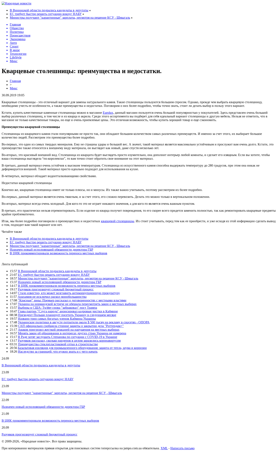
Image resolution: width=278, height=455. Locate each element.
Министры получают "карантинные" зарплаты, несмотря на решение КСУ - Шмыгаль (70, 17)
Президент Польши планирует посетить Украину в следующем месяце (67, 315)
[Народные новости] (16, 3)
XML (164, 448)
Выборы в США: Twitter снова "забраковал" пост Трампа (57, 307)
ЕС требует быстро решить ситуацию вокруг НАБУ (46, 14)
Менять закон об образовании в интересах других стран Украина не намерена (72, 333)
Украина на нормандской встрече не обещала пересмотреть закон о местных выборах (77, 304)
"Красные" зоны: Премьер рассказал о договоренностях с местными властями (72, 300)
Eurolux (108, 112)
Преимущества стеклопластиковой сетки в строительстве (58, 344)
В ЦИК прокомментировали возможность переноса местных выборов (58, 253)
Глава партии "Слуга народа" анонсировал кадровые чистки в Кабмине (68, 311)
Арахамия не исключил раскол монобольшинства (52, 296)
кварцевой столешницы (117, 221)
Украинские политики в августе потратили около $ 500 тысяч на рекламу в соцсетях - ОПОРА (84, 322)
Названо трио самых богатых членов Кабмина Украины (57, 318)
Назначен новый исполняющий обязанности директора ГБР (51, 249)
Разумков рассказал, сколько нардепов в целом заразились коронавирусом (69, 340)
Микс (14, 88)
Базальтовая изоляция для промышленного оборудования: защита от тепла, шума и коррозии (82, 348)
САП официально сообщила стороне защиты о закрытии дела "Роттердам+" (71, 326)
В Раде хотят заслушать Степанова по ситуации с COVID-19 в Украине (67, 337)
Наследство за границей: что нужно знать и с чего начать (57, 351)
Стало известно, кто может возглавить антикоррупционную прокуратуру (69, 293)
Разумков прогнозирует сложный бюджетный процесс (56, 289)
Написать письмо (182, 448)
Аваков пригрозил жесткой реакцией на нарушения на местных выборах (68, 329)
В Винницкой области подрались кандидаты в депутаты (49, 10)
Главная (15, 81)
